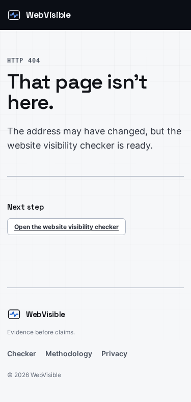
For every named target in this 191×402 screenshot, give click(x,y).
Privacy (114, 353)
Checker (21, 353)
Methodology (68, 353)
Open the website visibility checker (66, 227)
